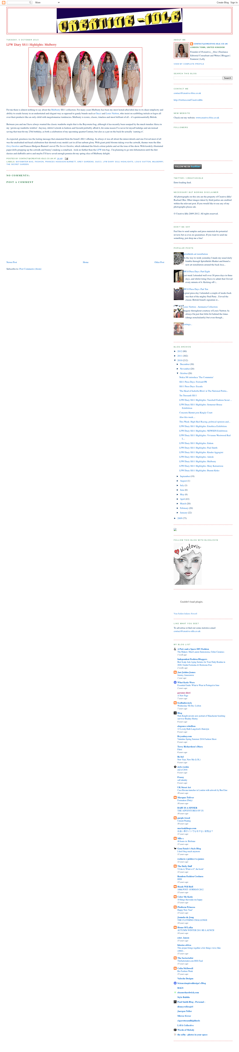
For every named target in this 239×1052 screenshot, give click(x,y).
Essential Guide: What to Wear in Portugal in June (198, 685)
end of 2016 (182, 769)
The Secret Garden (17, 164)
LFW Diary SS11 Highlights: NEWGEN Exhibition (203, 430)
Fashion (39, 162)
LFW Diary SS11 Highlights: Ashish (196, 456)
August (183, 480)
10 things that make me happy (189, 899)
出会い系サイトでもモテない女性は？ (195, 831)
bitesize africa (184, 945)
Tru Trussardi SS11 (188, 395)
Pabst (179, 749)
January (184, 512)
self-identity (182, 780)
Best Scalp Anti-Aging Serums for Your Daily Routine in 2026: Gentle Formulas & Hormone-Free (201, 663)
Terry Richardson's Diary (190, 746)
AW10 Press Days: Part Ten (195, 289)
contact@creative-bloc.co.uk (187, 93)
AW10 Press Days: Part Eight (196, 271)
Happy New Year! (185, 909)
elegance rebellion (186, 726)
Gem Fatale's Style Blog (189, 848)
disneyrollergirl (185, 1006)
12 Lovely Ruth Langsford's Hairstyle (193, 728)
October (184, 373)
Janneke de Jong (185, 917)
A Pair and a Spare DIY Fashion (193, 649)
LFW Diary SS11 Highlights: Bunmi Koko (199, 470)
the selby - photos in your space (192, 1034)
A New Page (182, 695)
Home (86, 262)
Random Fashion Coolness (190, 876)
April (182, 498)
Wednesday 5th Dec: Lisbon (189, 705)
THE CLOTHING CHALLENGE (192, 920)
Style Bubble (183, 997)
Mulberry (55, 109)
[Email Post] (66, 158)
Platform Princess (186, 907)
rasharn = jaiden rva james (190, 858)
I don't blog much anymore (188, 851)
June (182, 489)
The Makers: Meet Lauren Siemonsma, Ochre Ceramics (200, 651)
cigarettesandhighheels (188, 1020)
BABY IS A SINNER (187, 807)
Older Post (159, 262)
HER (179, 879)
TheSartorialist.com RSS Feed (190, 960)
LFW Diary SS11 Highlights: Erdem (196, 443)
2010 (180, 360)
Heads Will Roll (185, 886)
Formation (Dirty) (184, 800)
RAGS (180, 987)
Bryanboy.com (184, 736)
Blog (179, 713)
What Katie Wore (186, 682)
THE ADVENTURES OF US (190, 810)
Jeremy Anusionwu (185, 675)
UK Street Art (184, 787)
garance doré (184, 692)
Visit (185, 613)
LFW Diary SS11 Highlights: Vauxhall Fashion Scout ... (205, 399)
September (185, 476)
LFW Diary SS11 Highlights (118, 162)
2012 (180, 351)
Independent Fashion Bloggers (192, 659)
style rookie (183, 766)
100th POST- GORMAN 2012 (190, 889)
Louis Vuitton (112, 113)
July (182, 485)
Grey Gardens (13, 146)
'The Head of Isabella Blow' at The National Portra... (203, 390)
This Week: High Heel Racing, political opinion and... (204, 421)
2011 (180, 355)
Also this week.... (187, 417)
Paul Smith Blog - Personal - (191, 1001)
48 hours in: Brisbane (186, 841)
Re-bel (180, 756)
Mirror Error (184, 1015)
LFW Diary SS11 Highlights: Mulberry (197, 461)
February (184, 508)
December (185, 364)
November (185, 368)
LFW (99, 149)
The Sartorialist (185, 957)
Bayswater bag (24, 162)
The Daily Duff (184, 866)
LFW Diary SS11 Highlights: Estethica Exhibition (203, 426)
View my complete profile (189, 64)
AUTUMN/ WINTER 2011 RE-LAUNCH (195, 930)
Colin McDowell (185, 968)
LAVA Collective (185, 1025)
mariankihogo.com (186, 828)
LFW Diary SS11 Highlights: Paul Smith (198, 447)
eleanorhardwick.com (188, 992)
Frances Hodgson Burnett (60, 162)
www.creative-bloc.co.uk (207, 117)
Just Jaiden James (186, 672)
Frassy (180, 777)
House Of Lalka (185, 927)
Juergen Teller (184, 1011)
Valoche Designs (185, 978)
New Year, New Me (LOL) (189, 759)
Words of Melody (185, 1029)
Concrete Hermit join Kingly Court (195, 412)
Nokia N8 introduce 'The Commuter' (196, 377)
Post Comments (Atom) (30, 268)
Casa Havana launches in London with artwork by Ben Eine (202, 790)
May (182, 494)
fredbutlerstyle (184, 702)
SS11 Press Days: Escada (191, 386)
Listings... (187, 324)
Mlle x (180, 838)
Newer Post (11, 262)
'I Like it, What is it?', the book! (190, 869)
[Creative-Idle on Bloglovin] (188, 583)
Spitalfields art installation (195, 253)
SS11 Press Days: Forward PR (193, 381)
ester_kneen (183, 937)
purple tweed (183, 817)
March (183, 503)
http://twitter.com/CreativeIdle (188, 99)
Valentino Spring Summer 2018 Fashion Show (197, 739)
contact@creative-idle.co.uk (211, 44)
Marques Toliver (185, 797)
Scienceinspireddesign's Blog (191, 983)
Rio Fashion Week (185, 971)
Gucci (99, 113)
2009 (180, 518)
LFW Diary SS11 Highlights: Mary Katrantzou (201, 465)
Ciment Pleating (184, 820)
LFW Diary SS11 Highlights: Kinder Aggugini (201, 452)
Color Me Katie (185, 896)
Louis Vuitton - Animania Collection (200, 306)
